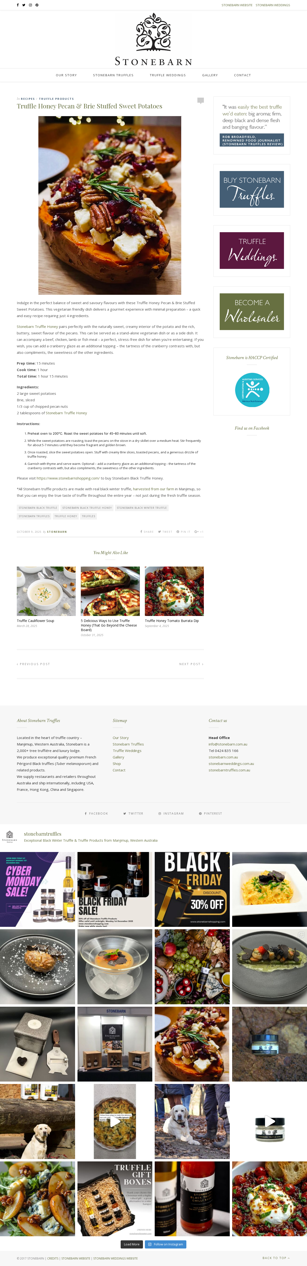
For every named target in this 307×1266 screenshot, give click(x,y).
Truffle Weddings (168, 75)
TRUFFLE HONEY (66, 516)
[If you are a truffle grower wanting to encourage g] (37, 1121)
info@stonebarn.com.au (228, 744)
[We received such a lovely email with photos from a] (37, 1044)
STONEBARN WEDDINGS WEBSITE (115, 1258)
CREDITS (52, 1258)
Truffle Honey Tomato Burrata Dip (172, 620)
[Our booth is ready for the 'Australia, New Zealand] (115, 1044)
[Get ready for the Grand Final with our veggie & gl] (115, 1121)
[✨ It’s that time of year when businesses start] (115, 1198)
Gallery (210, 75)
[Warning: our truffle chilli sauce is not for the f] (192, 1198)
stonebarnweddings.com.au (231, 763)
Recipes (28, 99)
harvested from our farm (153, 488)
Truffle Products (56, 99)
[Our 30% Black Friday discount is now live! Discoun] (192, 889)
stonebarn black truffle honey (87, 507)
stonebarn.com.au (223, 757)
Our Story (66, 75)
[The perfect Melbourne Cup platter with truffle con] (192, 966)
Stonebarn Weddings (273, 5)
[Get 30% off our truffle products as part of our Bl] (115, 889)
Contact (242, 75)
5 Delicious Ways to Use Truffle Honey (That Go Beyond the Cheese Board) (109, 625)
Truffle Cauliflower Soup (35, 620)
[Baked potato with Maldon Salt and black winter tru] (37, 966)
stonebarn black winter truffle (142, 507)
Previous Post (34, 664)
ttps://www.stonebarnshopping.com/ (70, 478)
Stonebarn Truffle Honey (37, 326)
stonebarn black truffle (38, 507)
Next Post (190, 664)
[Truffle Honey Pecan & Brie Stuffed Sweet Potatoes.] (192, 1044)
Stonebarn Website (237, 5)
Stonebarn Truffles (113, 75)
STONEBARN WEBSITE (75, 1258)
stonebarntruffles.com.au (229, 770)
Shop (117, 763)
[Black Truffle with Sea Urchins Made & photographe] (115, 966)
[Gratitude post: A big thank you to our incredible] (192, 1121)
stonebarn (57, 531)
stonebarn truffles (34, 516)
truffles (88, 516)
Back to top (275, 1258)
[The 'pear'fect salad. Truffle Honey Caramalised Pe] (37, 1198)
